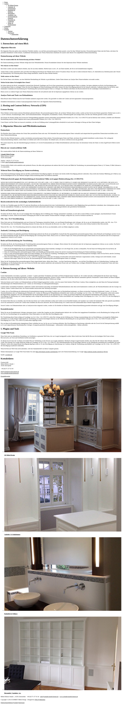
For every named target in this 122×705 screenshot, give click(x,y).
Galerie (6, 4)
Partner (6, 28)
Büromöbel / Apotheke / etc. (12, 14)
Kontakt (6, 29)
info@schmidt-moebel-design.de (14, 162)
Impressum (11, 33)
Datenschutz (14, 34)
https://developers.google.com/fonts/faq (47, 351)
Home (6, 2)
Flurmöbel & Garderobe (11, 20)
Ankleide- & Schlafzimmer (12, 7)
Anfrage (10, 31)
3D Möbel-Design (13, 5)
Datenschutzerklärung (7, 702)
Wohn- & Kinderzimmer (12, 23)
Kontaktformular (5, 376)
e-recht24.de (8, 355)
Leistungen (7, 26)
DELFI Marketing (40, 699)
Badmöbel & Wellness (11, 11)
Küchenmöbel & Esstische (12, 17)
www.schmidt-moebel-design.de (10, 373)
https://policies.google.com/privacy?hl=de (96, 351)
